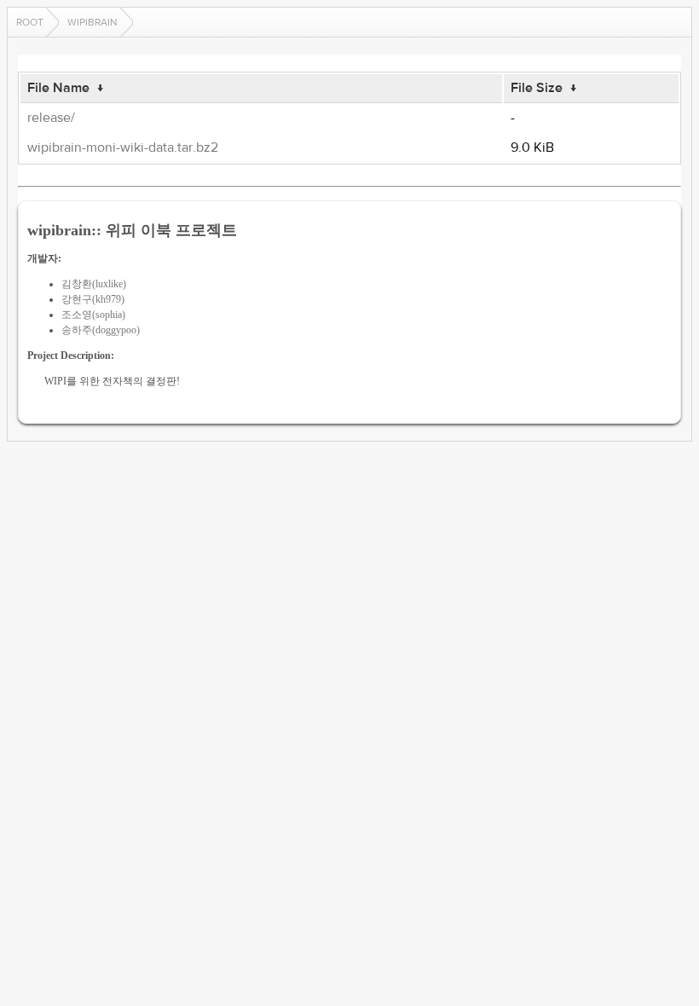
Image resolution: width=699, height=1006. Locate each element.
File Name (58, 87)
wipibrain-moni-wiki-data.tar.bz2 (122, 147)
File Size (537, 87)
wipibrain (92, 22)
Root (29, 22)
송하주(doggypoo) (100, 330)
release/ (51, 117)
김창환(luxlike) (93, 284)
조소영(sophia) (93, 315)
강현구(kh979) (92, 299)
